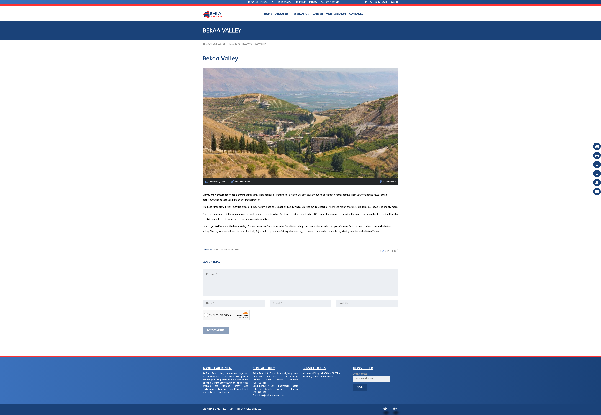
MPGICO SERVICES (252, 409)
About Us (281, 13)
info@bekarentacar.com (271, 395)
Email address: (360, 373)
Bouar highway (259, 2)
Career (318, 13)
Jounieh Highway (307, 2)
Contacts (356, 13)
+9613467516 (259, 392)
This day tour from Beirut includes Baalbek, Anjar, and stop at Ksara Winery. (249, 231)
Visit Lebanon (336, 13)
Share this (390, 251)
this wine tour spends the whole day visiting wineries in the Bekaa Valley (341, 231)
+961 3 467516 (331, 2)
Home (268, 13)
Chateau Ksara (210, 214)
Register (394, 2)
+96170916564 (260, 383)
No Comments (389, 182)
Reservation (300, 13)
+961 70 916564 (283, 2)
